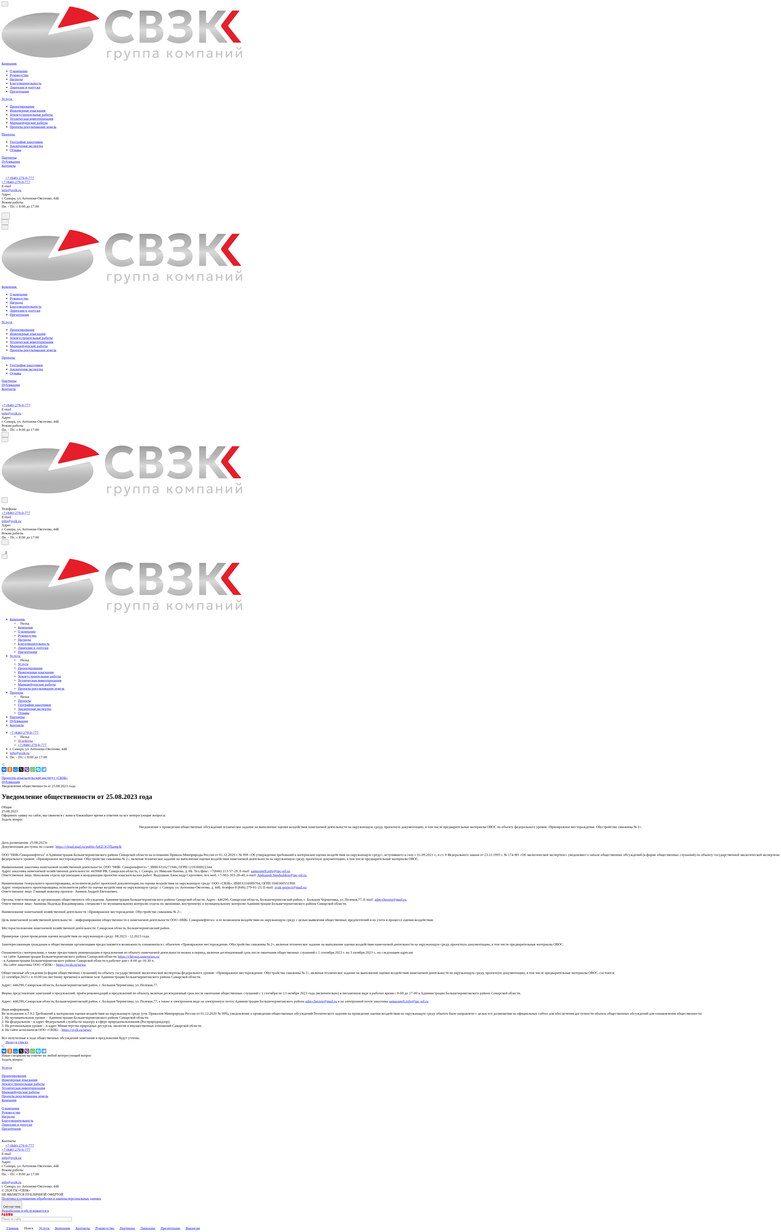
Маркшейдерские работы (20, 1092)
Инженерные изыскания (19, 1080)
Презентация (19, 91)
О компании (18, 71)
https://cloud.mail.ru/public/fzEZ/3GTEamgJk (89, 847)
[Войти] (3, 547)
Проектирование (14, 1076)
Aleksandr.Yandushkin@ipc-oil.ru (282, 875)
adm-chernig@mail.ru (390, 900)
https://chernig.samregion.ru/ (139, 956)
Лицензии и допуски (25, 87)
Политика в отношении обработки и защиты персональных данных (51, 1198)
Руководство (19, 75)
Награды (16, 79)
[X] (21, 769)
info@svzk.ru (11, 190)
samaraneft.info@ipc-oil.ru (270, 871)
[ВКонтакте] (4, 769)
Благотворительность (25, 83)
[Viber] (26, 769)
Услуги (7, 1068)
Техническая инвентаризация (23, 1088)
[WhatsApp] (32, 769)
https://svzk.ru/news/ (71, 965)
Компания (9, 1100)
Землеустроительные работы (23, 1084)
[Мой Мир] (15, 769)
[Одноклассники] (9, 769)
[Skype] (38, 769)
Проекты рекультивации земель (25, 1096)
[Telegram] (43, 769)
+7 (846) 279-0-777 (19, 178)
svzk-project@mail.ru (290, 887)
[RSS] (3, 774)
